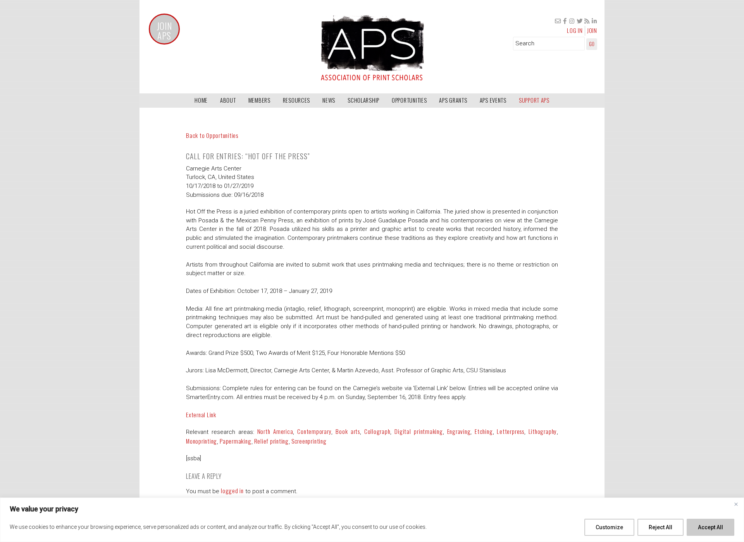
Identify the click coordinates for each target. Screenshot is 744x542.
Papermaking (235, 441)
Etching (484, 431)
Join (592, 30)
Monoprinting (201, 441)
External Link (201, 414)
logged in (232, 490)
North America (275, 431)
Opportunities (409, 100)
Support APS (534, 100)
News (328, 100)
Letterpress (510, 431)
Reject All (660, 527)
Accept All (710, 527)
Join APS (164, 31)
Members (259, 100)
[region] (372, 519)
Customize (609, 527)
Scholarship (363, 100)
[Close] (736, 504)
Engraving (459, 431)
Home (201, 100)
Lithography (543, 431)
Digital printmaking (418, 431)
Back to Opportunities (212, 135)
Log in (575, 30)
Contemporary (314, 431)
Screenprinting (309, 441)
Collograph (377, 431)
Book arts (348, 431)
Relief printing (271, 441)
